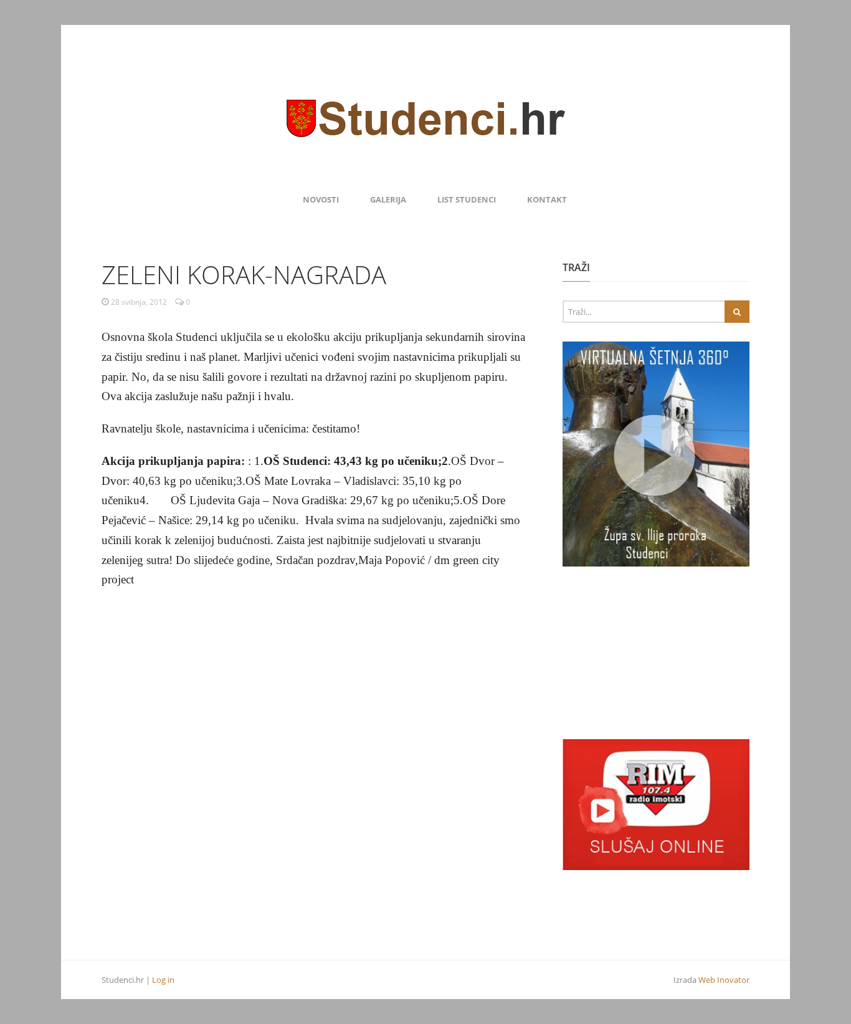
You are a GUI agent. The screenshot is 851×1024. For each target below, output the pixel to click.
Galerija (388, 199)
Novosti (321, 199)
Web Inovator (723, 979)
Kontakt (547, 199)
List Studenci (466, 199)
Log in (163, 979)
